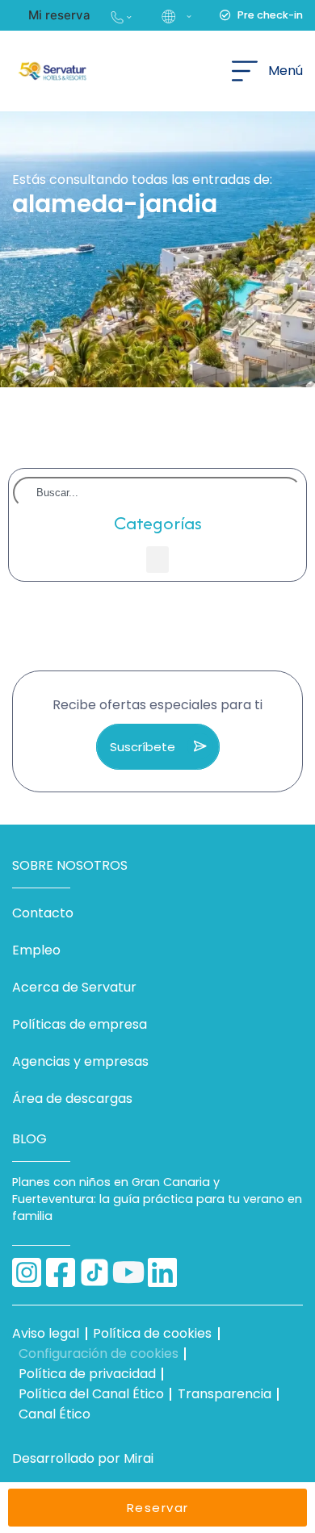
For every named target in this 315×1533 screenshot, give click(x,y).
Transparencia (224, 1394)
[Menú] (245, 71)
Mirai (138, 1458)
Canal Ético (54, 1414)
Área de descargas (72, 1098)
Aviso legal (45, 1333)
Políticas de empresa (79, 1024)
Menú (285, 70)
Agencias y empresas (80, 1061)
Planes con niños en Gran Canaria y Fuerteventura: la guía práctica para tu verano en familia (157, 1199)
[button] (175, 15)
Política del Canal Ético (91, 1394)
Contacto (43, 913)
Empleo (36, 950)
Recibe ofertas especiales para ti (157, 704)
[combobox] (157, 492)
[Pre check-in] (225, 15)
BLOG (29, 1139)
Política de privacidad (87, 1373)
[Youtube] (128, 1272)
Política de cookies (152, 1333)
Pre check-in (270, 15)
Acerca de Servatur (74, 987)
